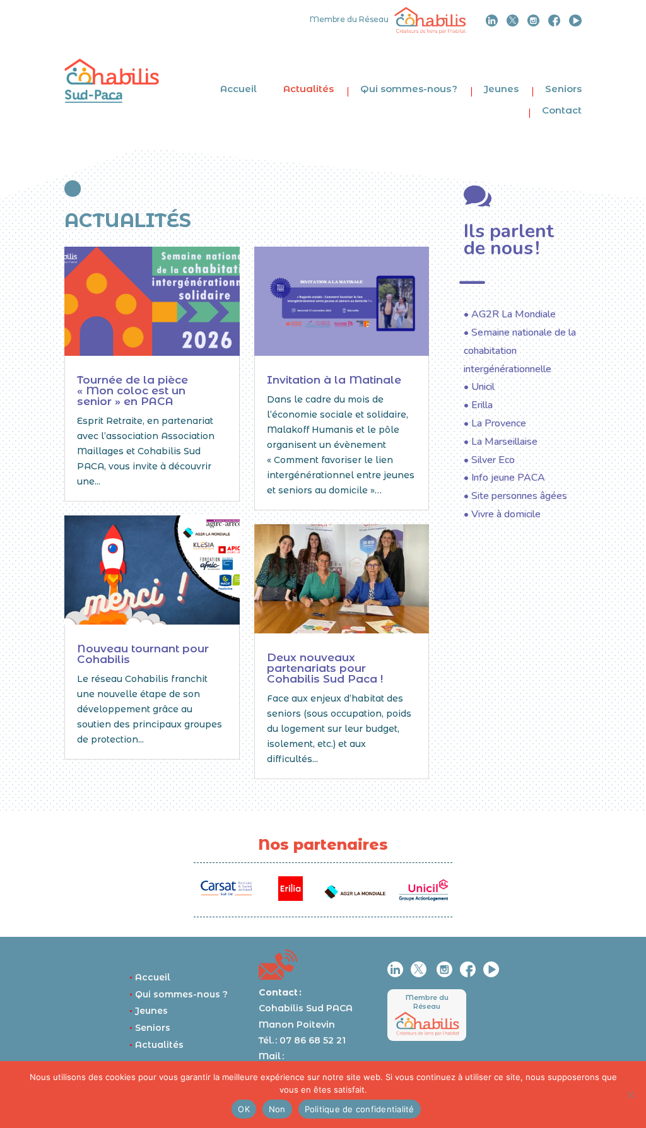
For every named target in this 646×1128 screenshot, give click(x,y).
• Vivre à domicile (502, 514)
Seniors (563, 89)
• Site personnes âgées (515, 496)
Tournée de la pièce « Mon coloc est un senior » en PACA (132, 390)
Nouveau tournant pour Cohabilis (143, 654)
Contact (562, 110)
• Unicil (479, 387)
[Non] (630, 1094)
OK (244, 1109)
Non (277, 1109)
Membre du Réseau (427, 1001)
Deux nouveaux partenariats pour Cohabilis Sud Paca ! (325, 668)
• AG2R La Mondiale (510, 314)
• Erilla (478, 405)
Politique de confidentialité (359, 1109)
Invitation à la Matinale (334, 379)
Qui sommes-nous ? (408, 89)
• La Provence (495, 423)
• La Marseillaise (500, 442)
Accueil (238, 89)
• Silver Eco (489, 460)
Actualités (308, 89)
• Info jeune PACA (504, 478)
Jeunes (501, 89)
